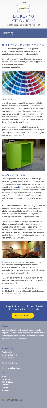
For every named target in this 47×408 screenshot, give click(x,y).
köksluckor (16, 187)
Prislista (5, 384)
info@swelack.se (15, 368)
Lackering (6, 379)
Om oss (5, 387)
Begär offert (22, 315)
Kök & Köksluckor (9, 382)
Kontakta (5, 390)
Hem (4, 376)
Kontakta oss (7, 288)
